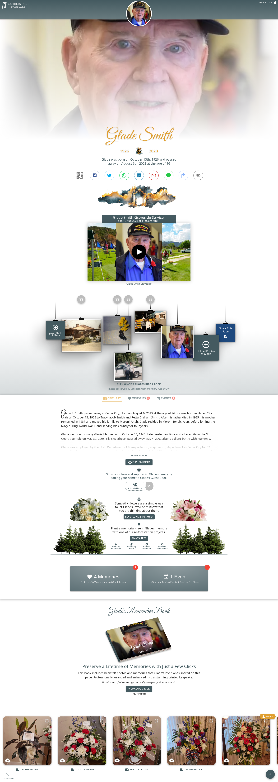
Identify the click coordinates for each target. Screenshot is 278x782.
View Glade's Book (139, 688)
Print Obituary (141, 462)
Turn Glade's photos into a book (139, 384)
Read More (139, 455)
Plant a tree (139, 538)
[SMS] (168, 175)
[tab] (112, 398)
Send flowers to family (139, 517)
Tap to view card (29, 769)
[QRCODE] (80, 175)
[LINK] (198, 175)
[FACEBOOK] (94, 175)
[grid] (139, 344)
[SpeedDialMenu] (270, 774)
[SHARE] (183, 175)
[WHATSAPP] (124, 175)
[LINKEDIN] (139, 175)
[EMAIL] (154, 175)
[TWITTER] (109, 175)
